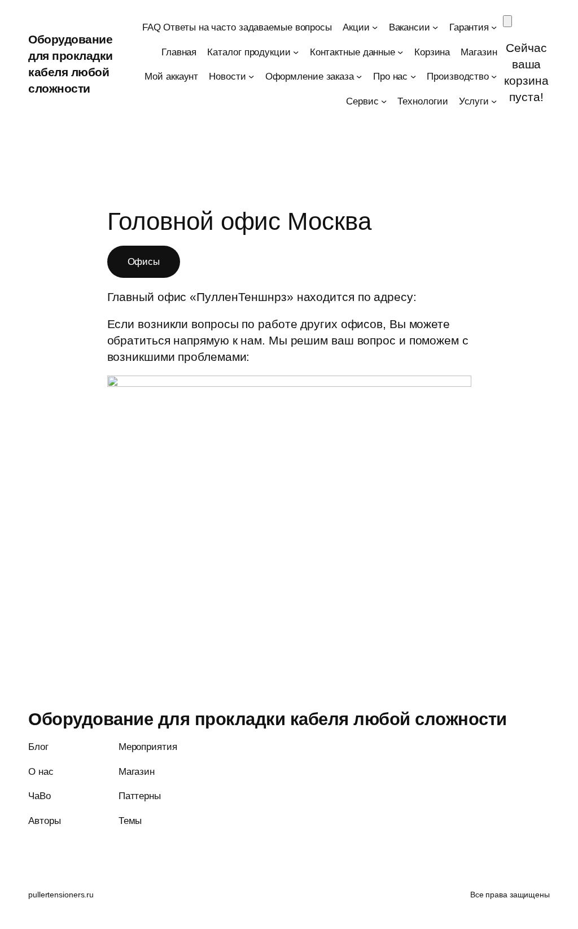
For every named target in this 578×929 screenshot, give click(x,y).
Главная (178, 52)
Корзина (432, 52)
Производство (458, 76)
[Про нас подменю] (413, 76)
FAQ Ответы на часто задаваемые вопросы (237, 27)
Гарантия (469, 27)
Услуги (474, 101)
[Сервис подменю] (384, 100)
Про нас (390, 76)
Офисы (144, 261)
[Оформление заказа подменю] (359, 76)
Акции (356, 27)
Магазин (479, 52)
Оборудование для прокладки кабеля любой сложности (267, 719)
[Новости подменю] (251, 76)
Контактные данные (352, 52)
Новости (227, 76)
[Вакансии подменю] (435, 27)
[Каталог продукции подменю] (296, 51)
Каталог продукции (248, 52)
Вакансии (409, 27)
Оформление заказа (309, 76)
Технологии (422, 101)
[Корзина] (507, 21)
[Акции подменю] (375, 27)
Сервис (362, 101)
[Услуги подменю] (494, 100)
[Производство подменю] (494, 76)
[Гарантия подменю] (494, 27)
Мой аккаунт (171, 76)
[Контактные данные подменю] (400, 51)
